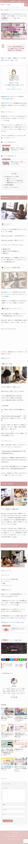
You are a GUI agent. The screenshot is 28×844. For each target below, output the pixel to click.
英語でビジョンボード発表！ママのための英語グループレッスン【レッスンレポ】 (18, 163)
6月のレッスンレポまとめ (11, 187)
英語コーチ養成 (6, 4)
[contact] (18, 832)
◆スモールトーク (11, 178)
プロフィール (20, 834)
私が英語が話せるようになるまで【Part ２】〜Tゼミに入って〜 (17, 629)
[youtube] (16, 832)
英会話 (18, 18)
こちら (14, 142)
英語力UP (4, 18)
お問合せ (8, 836)
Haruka (14, 686)
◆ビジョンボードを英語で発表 (14, 180)
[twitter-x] (11, 832)
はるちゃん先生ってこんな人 (14, 89)
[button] (3, 659)
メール (4, 809)
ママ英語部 (14, 18)
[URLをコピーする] (25, 659)
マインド (9, 18)
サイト (4, 814)
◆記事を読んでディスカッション (15, 182)
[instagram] (16, 697)
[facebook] (14, 697)
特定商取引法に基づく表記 (16, 836)
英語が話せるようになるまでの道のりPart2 (12, 622)
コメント (5, 788)
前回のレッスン (8, 292)
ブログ (25, 834)
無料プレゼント (8, 834)
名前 (4, 804)
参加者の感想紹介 (9, 185)
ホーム (3, 834)
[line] (14, 832)
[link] (12, 697)
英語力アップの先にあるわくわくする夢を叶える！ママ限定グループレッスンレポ (18, 149)
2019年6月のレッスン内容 (11, 176)
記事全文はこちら (5, 358)
